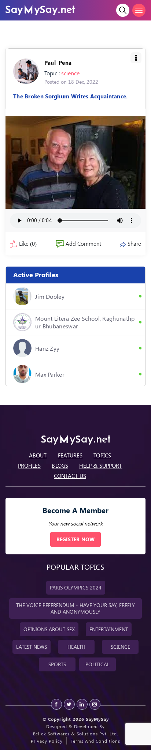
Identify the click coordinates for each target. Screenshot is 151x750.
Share (134, 243)
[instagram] (94, 704)
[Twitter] (69, 704)
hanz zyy (47, 348)
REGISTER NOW (75, 539)
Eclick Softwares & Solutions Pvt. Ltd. (75, 733)
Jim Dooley (50, 296)
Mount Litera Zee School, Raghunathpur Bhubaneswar (85, 322)
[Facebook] (56, 704)
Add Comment (83, 243)
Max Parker (50, 374)
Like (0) (28, 243)
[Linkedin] (82, 704)
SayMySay (97, 719)
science (70, 73)
